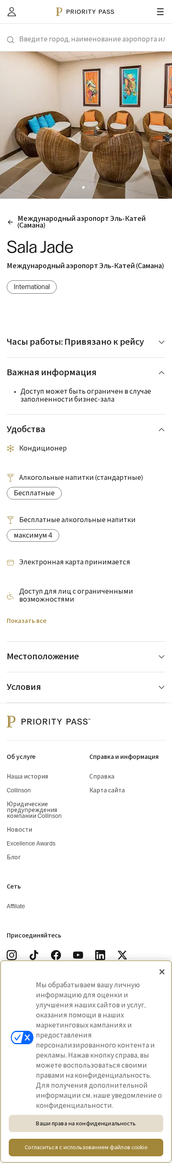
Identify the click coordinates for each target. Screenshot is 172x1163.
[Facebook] (56, 955)
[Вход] (12, 12)
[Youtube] (78, 955)
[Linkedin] (100, 955)
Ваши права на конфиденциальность (86, 1123)
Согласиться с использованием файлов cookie (86, 1147)
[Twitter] (122, 955)
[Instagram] (12, 955)
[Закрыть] (162, 972)
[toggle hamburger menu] (160, 12)
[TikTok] (34, 955)
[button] (83, 187)
